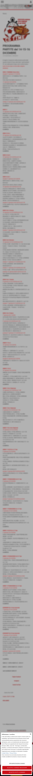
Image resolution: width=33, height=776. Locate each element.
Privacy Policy (13, 753)
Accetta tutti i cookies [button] (17, 772)
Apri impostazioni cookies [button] (17, 763)
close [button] (30, 734)
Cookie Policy (5, 753)
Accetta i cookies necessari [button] (17, 767)
